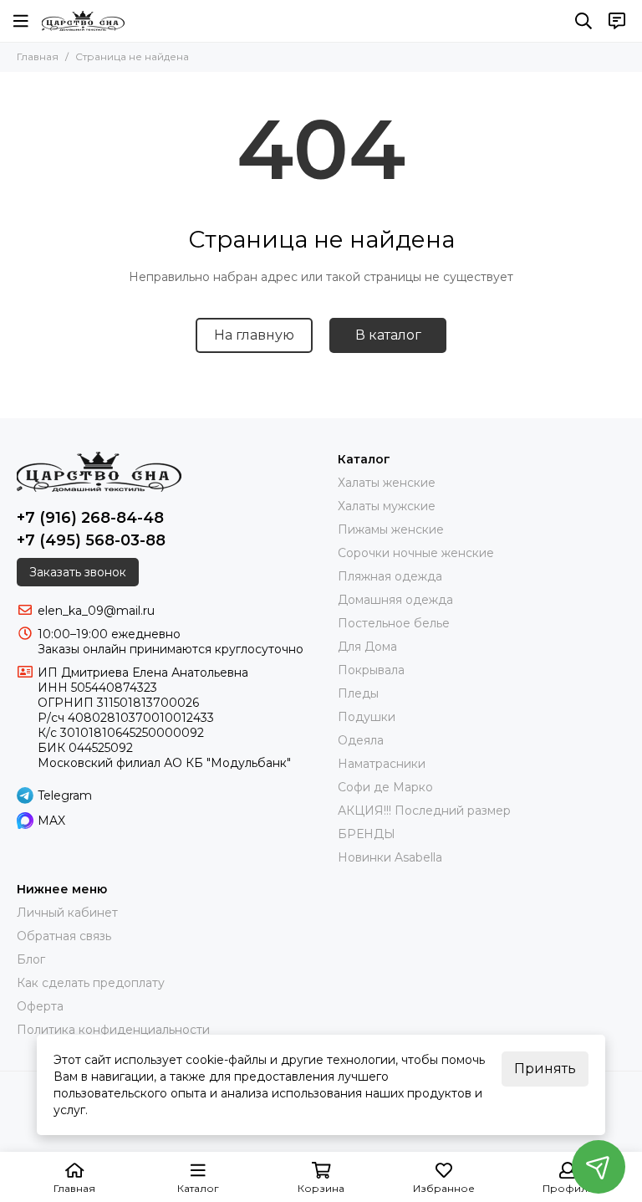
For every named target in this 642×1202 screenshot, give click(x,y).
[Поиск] (583, 21)
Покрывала (371, 670)
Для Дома (367, 646)
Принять (545, 1069)
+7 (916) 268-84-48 (90, 518)
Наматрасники (381, 763)
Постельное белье (394, 623)
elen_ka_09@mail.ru (96, 610)
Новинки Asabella (390, 857)
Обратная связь (64, 936)
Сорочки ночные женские (416, 552)
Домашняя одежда (395, 599)
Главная (38, 56)
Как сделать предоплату (91, 982)
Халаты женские (387, 482)
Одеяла (361, 740)
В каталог (388, 335)
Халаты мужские (387, 506)
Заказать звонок (77, 572)
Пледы (358, 693)
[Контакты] (617, 21)
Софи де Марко (385, 787)
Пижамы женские (391, 529)
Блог (31, 959)
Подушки (366, 716)
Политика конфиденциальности (113, 1029)
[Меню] (21, 21)
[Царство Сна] (83, 21)
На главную (254, 335)
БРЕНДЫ (366, 833)
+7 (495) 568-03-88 (91, 540)
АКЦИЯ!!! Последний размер (424, 810)
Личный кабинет (67, 912)
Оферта (40, 1006)
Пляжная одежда (390, 576)
